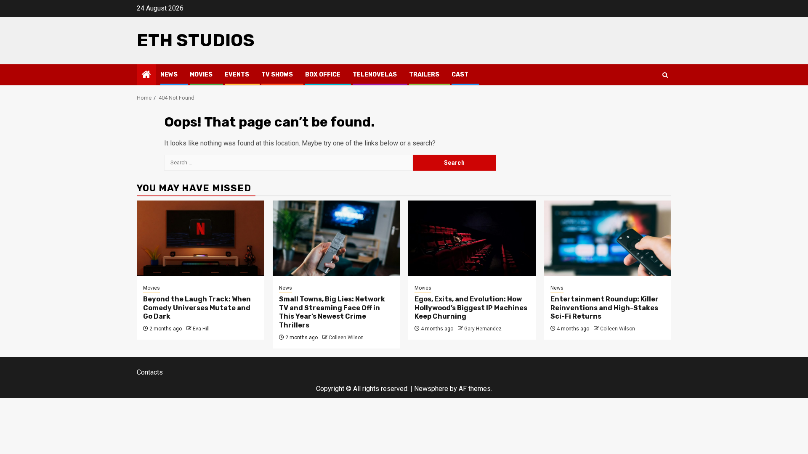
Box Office (322, 74)
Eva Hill (201, 329)
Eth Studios (196, 40)
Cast (460, 74)
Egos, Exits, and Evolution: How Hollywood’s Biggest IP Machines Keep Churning (471, 308)
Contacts (150, 372)
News (169, 74)
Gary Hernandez (483, 329)
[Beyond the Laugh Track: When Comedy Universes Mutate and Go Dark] (200, 238)
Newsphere (431, 389)
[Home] (146, 75)
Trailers (424, 74)
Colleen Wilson (346, 337)
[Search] (665, 75)
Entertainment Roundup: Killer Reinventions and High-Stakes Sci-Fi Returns (604, 308)
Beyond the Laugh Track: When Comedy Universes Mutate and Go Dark (197, 308)
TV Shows (277, 74)
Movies (201, 74)
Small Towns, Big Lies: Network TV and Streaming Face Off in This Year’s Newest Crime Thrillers (332, 312)
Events (237, 74)
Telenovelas (375, 74)
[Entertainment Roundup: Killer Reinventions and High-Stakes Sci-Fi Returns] (608, 238)
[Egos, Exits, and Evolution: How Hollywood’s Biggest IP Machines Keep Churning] (472, 238)
